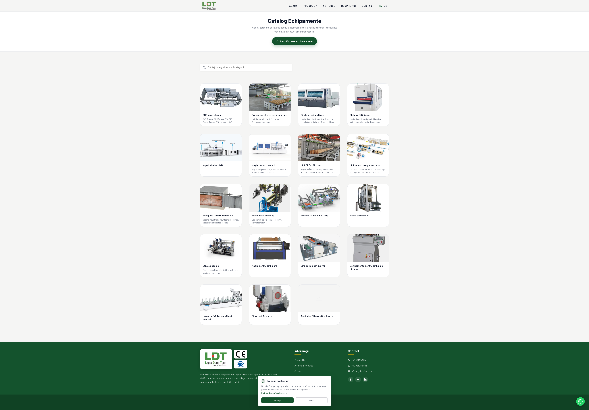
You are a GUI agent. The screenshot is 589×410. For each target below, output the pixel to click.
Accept (277, 400)
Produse (310, 5)
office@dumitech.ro (362, 371)
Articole (329, 5)
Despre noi (348, 5)
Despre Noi (300, 360)
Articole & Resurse (303, 365)
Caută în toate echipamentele (296, 41)
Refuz (311, 400)
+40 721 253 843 (359, 360)
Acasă (293, 5)
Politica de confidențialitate (274, 393)
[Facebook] (350, 379)
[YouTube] (358, 379)
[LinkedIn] (365, 379)
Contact (368, 5)
